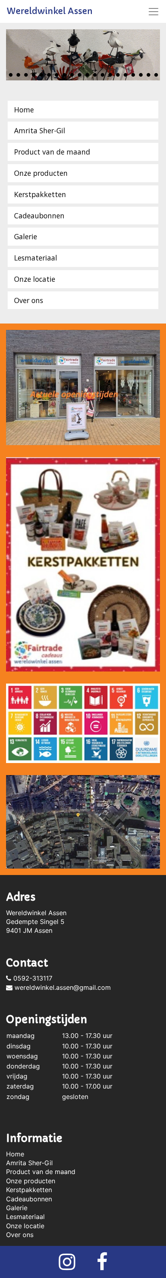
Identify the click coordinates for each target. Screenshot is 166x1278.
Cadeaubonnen (39, 215)
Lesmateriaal (35, 258)
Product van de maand (52, 152)
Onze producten (41, 173)
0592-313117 (31, 978)
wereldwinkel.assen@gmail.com (61, 987)
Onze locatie (34, 279)
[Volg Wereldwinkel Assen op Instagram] (67, 1266)
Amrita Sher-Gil (39, 130)
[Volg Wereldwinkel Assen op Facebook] (102, 1266)
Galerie (25, 236)
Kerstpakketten (40, 194)
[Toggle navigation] (153, 12)
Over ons (28, 300)
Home (24, 109)
